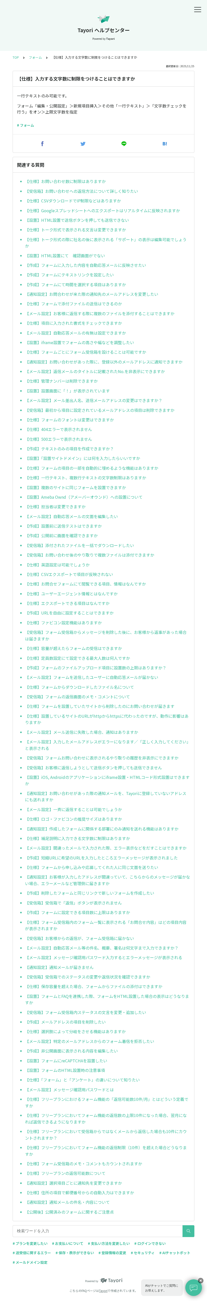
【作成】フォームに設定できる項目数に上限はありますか (77, 912)
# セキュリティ (143, 1252)
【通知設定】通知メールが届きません (59, 967)
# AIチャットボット (174, 1252)
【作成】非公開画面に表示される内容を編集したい (71, 1051)
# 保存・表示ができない (75, 1252)
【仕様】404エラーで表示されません (58, 429)
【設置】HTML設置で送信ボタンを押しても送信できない (77, 220)
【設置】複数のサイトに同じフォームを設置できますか (75, 487)
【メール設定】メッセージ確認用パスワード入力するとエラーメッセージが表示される (103, 957)
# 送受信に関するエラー (32, 1252)
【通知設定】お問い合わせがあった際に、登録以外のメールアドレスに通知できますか (104, 362)
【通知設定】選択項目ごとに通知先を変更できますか (73, 1183)
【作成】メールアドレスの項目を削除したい (65, 1022)
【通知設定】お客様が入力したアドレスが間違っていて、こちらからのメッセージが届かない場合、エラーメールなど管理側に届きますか (107, 880)
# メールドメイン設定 (30, 1262)
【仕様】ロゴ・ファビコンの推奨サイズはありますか (73, 819)
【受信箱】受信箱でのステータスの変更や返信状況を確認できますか (87, 977)
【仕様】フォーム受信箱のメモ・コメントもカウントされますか (83, 1164)
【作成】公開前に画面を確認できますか (61, 535)
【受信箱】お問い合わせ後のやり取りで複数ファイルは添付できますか (89, 555)
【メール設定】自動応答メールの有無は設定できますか (75, 333)
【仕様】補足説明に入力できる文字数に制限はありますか (77, 838)
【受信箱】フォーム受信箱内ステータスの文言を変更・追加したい (85, 1012)
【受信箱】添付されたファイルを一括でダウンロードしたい (79, 545)
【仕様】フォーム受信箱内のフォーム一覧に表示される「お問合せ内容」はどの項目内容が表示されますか (106, 925)
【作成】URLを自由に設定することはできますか (69, 613)
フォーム (35, 57)
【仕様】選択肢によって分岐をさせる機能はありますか (75, 1031)
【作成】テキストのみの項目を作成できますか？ (69, 449)
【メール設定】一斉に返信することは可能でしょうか (73, 809)
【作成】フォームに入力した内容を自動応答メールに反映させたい (85, 265)
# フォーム (25, 125)
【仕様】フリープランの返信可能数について (65, 1173)
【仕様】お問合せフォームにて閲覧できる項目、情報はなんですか (85, 584)
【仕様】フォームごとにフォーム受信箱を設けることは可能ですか (85, 352)
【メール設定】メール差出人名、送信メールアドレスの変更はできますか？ (93, 400)
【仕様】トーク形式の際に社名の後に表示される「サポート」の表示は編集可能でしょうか (106, 242)
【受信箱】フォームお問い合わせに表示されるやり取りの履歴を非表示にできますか (101, 758)
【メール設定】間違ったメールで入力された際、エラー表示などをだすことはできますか (106, 848)
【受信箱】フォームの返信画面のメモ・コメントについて (77, 697)
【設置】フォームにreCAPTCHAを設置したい (66, 1061)
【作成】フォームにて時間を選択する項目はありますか (75, 284)
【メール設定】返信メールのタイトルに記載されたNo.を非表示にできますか (95, 371)
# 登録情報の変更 (112, 1252)
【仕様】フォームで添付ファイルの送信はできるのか (73, 304)
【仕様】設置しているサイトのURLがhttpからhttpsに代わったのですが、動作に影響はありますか (107, 719)
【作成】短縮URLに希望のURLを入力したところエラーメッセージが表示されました (101, 858)
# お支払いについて (67, 1243)
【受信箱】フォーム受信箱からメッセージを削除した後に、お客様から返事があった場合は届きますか (106, 635)
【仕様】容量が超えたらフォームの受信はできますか (73, 648)
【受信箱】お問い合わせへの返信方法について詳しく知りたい (81, 191)
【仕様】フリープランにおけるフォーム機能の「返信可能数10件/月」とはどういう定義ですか (106, 1102)
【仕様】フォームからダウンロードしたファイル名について (79, 687)
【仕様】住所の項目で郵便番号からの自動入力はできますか (79, 1192)
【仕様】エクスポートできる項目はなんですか (67, 603)
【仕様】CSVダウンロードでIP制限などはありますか (73, 201)
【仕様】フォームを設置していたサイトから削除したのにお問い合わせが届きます (99, 706)
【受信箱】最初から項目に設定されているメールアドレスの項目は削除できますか (99, 410)
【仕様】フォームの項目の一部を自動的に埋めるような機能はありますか (91, 468)
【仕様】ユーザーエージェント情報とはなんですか (71, 594)
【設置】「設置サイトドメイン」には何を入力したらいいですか (82, 458)
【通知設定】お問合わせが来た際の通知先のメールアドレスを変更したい (91, 294)
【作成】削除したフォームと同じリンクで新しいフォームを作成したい (89, 893)
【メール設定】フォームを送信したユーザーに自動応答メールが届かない (91, 677)
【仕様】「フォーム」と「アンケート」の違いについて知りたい (82, 1080)
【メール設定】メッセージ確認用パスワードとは (69, 1090)
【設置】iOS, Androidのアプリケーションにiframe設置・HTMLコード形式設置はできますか (107, 780)
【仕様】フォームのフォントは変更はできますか (69, 420)
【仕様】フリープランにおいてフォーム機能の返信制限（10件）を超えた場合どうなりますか (106, 1150)
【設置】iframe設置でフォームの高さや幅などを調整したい (79, 342)
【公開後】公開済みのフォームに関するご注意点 (69, 1212)
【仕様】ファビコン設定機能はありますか (63, 623)
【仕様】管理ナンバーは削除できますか (61, 381)
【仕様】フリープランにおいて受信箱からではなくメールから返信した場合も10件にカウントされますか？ (106, 1134)
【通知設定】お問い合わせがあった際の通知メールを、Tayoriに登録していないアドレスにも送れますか (105, 796)
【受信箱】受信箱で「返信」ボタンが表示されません (73, 903)
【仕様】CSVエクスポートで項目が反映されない (69, 574)
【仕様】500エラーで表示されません (58, 439)
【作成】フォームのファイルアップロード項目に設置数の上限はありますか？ (95, 668)
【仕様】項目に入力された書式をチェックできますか (73, 323)
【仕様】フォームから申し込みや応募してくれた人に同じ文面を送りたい (91, 867)
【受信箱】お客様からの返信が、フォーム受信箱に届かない (79, 938)
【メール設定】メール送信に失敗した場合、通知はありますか (81, 732)
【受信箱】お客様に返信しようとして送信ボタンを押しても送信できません (93, 768)
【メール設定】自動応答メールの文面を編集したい (71, 516)
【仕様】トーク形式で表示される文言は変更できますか (75, 230)
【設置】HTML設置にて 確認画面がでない (65, 255)
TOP (16, 57)
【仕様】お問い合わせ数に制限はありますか (65, 181)
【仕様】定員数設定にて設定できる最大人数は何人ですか (77, 658)
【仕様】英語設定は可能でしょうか (57, 565)
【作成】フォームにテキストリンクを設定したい (69, 275)
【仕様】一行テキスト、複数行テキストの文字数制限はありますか (85, 478)
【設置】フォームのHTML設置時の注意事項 (65, 1070)
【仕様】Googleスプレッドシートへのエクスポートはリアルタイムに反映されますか (102, 210)
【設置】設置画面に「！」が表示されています (67, 391)
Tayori (103, 1290)
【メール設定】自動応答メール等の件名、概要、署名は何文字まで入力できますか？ (101, 948)
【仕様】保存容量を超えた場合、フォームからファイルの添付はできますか (93, 986)
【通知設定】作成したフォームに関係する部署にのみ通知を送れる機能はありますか (101, 829)
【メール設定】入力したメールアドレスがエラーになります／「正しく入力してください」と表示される (107, 745)
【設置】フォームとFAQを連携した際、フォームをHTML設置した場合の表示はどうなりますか (107, 999)
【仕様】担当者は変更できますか (55, 506)
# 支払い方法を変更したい (109, 1243)
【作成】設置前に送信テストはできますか (63, 526)
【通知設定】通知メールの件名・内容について (67, 1202)
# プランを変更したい (30, 1243)
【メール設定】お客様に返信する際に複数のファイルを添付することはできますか (99, 313)
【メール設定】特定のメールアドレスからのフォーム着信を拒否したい (89, 1041)
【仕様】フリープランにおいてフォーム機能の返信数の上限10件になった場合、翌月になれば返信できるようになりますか (106, 1118)
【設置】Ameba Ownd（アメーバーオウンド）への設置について (84, 497)
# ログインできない (150, 1243)
